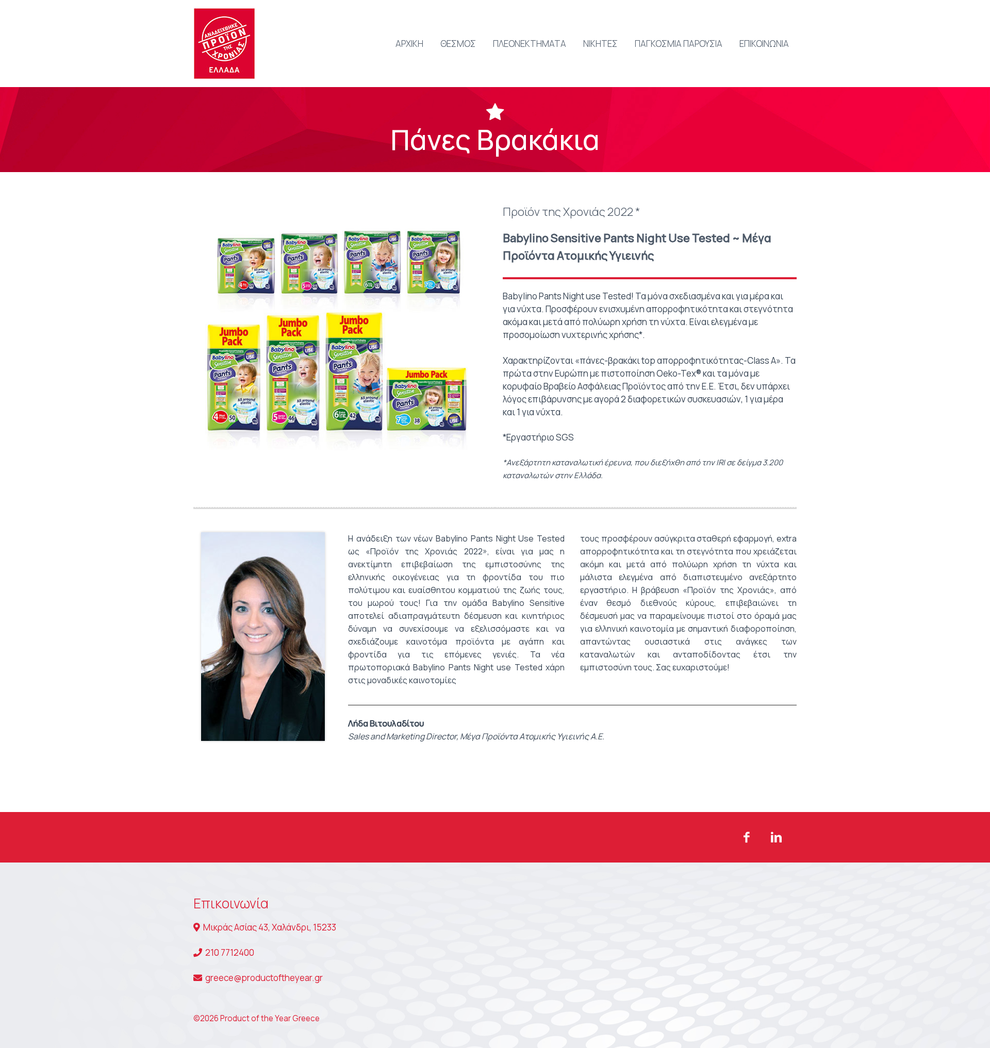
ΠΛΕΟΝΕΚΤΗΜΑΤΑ (529, 43)
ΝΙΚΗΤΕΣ (600, 43)
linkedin (776, 837)
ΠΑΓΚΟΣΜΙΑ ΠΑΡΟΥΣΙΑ (678, 43)
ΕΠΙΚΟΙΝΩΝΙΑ (764, 43)
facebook (746, 837)
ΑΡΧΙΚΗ (409, 43)
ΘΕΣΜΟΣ (458, 43)
